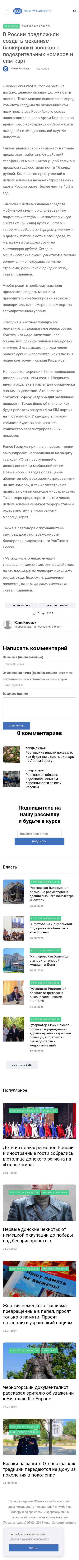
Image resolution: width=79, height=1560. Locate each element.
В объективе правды (24, 1432)
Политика (49, 1351)
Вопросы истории (55, 1193)
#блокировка (21, 605)
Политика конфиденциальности (29, 1539)
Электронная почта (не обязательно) (30, 673)
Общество (11, 26)
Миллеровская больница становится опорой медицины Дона (49, 960)
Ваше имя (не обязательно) (23, 657)
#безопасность (57, 605)
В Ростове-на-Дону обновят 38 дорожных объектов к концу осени (51, 928)
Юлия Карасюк (20, 68)
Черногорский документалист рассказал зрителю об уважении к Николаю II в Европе (38, 1393)
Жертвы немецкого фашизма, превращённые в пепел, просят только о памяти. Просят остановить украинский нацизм (37, 1314)
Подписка (39, 841)
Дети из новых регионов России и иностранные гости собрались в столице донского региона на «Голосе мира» (38, 1156)
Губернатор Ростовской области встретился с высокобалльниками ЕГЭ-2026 (48, 995)
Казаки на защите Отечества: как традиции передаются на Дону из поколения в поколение (39, 1469)
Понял (33, 1548)
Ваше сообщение (15, 693)
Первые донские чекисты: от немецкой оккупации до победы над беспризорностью (38, 1235)
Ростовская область (36, 26)
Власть (10, 867)
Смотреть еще (22, 1065)
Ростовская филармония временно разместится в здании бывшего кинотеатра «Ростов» (52, 894)
